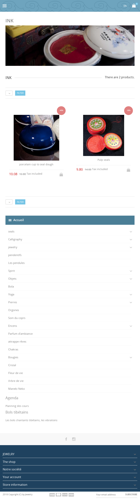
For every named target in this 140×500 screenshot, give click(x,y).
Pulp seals (104, 159)
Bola (11, 286)
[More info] (73, 209)
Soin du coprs (16, 318)
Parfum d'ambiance (20, 333)
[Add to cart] (62, 173)
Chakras (13, 349)
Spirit (11, 270)
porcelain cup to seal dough (36, 164)
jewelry (12, 247)
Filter (20, 93)
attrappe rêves (17, 341)
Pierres (12, 302)
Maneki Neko (16, 388)
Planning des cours (17, 406)
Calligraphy (15, 239)
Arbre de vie (16, 381)
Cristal (12, 365)
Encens (12, 326)
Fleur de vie (15, 373)
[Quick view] (67, 208)
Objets (12, 278)
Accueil (18, 220)
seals (11, 231)
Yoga (11, 294)
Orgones (13, 310)
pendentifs (15, 255)
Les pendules (16, 263)
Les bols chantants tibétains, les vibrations (31, 420)
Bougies (13, 357)
